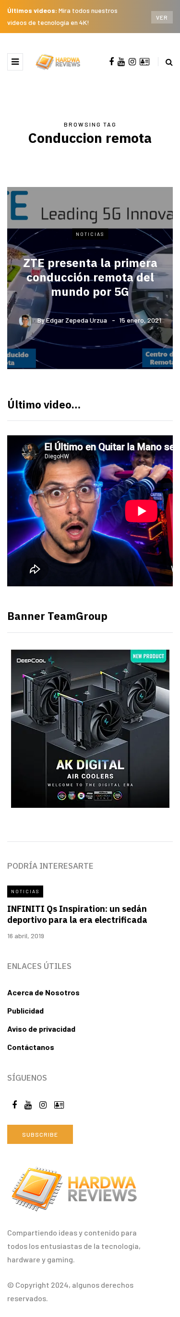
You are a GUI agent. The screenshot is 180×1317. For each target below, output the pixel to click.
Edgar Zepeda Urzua (76, 320)
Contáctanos (30, 1046)
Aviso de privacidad (41, 1028)
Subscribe (40, 1134)
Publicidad (25, 1010)
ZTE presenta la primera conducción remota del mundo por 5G (90, 277)
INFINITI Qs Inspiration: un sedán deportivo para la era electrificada (77, 914)
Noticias (90, 233)
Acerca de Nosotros (43, 992)
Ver (162, 17)
